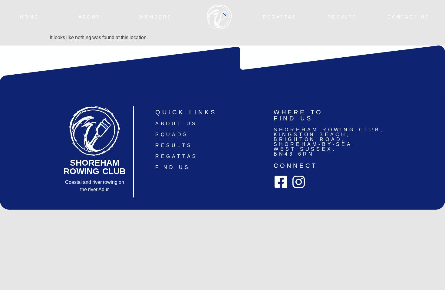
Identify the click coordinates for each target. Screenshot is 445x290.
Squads (172, 134)
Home (29, 17)
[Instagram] (299, 182)
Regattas (279, 17)
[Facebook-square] (281, 182)
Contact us (408, 17)
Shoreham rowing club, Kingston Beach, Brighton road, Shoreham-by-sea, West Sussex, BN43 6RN (329, 142)
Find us (172, 167)
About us (176, 123)
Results (342, 17)
